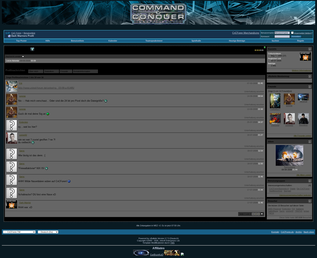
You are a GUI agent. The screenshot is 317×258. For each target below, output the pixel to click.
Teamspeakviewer (154, 41)
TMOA (271, 213)
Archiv (299, 232)
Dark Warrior (25, 203)
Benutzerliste (29, 33)
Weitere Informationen (301, 70)
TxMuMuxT (275, 109)
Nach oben (309, 232)
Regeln (300, 41)
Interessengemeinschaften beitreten (295, 195)
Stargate (287, 191)
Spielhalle (196, 41)
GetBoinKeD (156, 254)
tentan (306, 211)
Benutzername (267, 33)
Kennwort (265, 36)
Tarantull (303, 101)
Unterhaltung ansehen (254, 91)
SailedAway (273, 211)
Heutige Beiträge (237, 41)
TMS (172, 243)
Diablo (293, 189)
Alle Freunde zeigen (302, 136)
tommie (22, 96)
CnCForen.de (287, 232)
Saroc (22, 151)
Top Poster (21, 41)
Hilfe (47, 41)
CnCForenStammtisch (279, 189)
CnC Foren (16, 33)
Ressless (303, 125)
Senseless (289, 167)
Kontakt (275, 232)
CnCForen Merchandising (245, 33)
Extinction (23, 122)
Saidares (300, 209)
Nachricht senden (13, 56)
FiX (20, 83)
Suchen (275, 41)
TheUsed (275, 125)
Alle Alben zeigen (303, 175)
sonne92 (23, 135)
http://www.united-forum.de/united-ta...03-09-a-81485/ (46, 88)
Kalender (112, 41)
